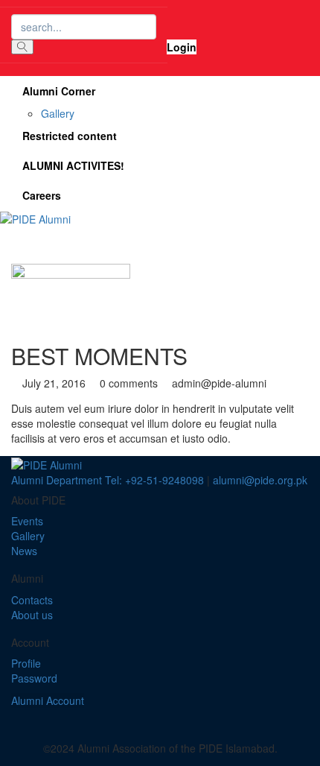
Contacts (32, 599)
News (24, 550)
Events (27, 520)
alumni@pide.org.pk (260, 479)
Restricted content (69, 135)
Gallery (57, 113)
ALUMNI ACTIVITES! (73, 165)
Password (34, 678)
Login (181, 46)
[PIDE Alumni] (35, 217)
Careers (41, 195)
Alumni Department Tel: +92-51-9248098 (107, 479)
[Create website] (186, 715)
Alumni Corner (58, 90)
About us (32, 614)
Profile (26, 663)
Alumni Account (47, 700)
